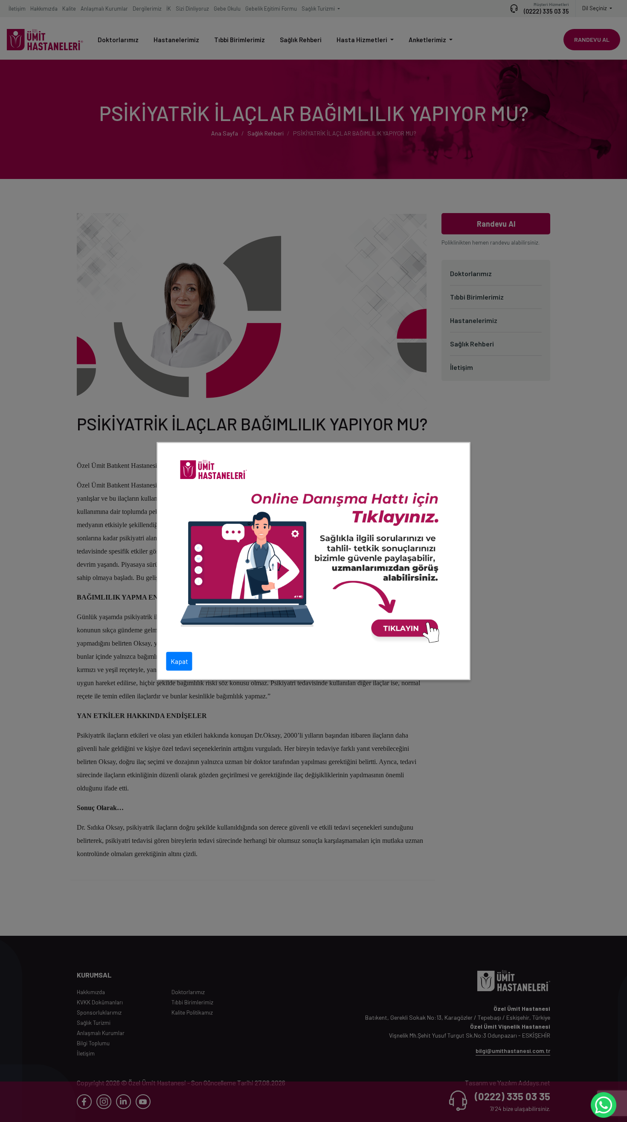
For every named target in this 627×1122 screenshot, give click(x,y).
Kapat (179, 661)
